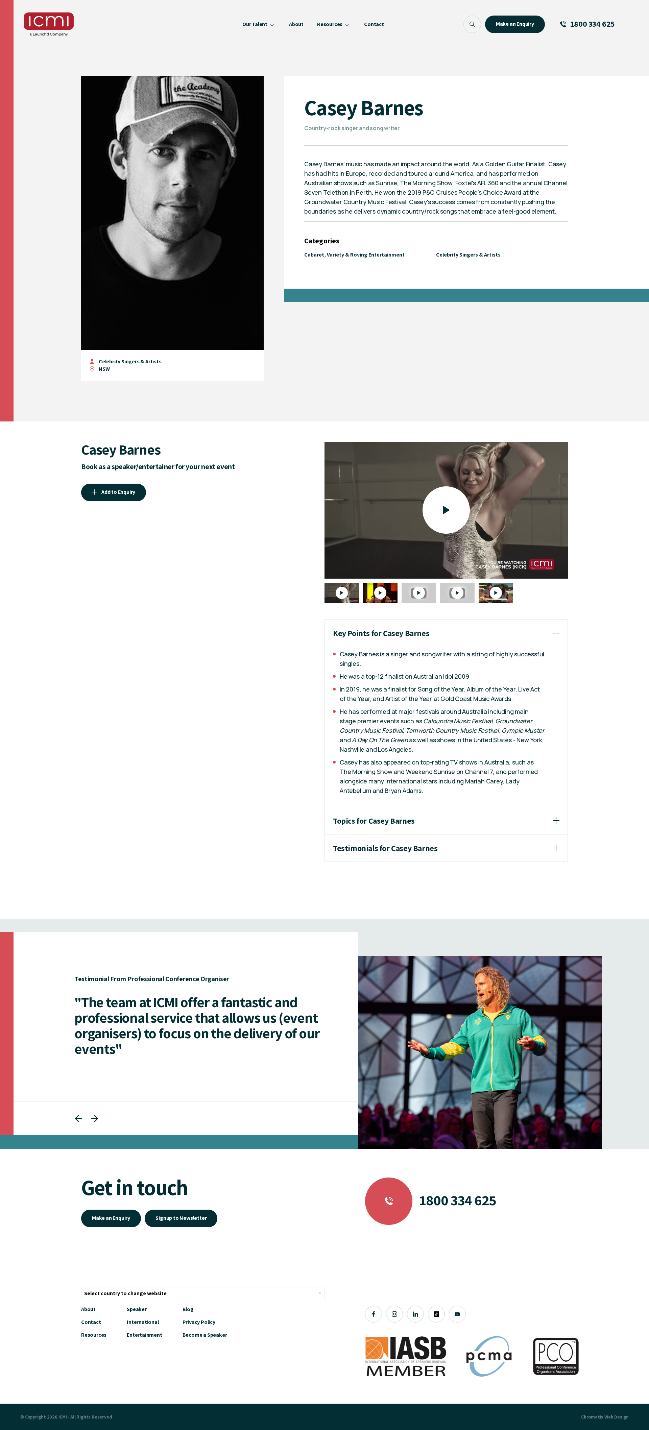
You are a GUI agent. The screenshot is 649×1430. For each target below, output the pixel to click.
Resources (93, 1334)
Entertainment (144, 1334)
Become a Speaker (205, 1334)
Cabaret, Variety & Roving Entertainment (354, 254)
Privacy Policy (199, 1322)
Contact (91, 1322)
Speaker (137, 1309)
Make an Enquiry (111, 1217)
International (143, 1322)
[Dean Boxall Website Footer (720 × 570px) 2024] (480, 1052)
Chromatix (592, 1417)
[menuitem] (258, 24)
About (88, 1309)
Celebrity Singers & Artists (130, 361)
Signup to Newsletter (181, 1217)
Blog (188, 1309)
